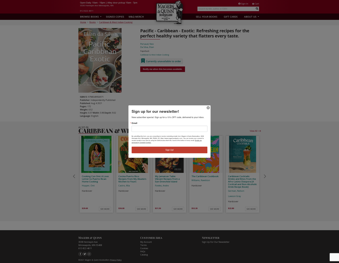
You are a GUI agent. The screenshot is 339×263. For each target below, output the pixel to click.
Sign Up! (169, 150)
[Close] (208, 107)
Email (134, 123)
